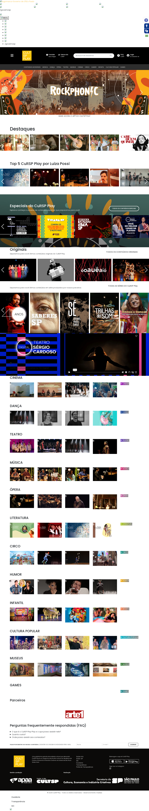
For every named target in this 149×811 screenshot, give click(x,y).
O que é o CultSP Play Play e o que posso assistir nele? (36, 731)
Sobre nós (79, 757)
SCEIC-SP (79, 759)
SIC (77, 761)
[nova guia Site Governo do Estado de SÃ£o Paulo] (17, 1)
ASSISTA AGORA (18, 373)
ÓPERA (59, 67)
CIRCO (87, 67)
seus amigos (52, 55)
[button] (146, 20)
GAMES (122, 67)
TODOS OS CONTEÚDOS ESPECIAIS (124, 208)
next (141, 92)
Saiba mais (35, 762)
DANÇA (52, 67)
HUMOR (93, 67)
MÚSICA (45, 67)
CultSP (64, 55)
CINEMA (80, 67)
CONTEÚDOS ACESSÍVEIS (32, 67)
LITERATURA (127, 524)
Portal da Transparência (84, 767)
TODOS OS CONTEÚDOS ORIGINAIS (122, 252)
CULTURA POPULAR (112, 67)
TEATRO (65, 67)
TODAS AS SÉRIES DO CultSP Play (123, 286)
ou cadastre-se (134, 55)
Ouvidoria (79, 763)
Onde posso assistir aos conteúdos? (28, 737)
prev (7, 92)
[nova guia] (9, 14)
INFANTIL (101, 67)
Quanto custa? (19, 734)
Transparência (81, 765)
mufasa (99, 793)
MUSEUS (73, 67)
